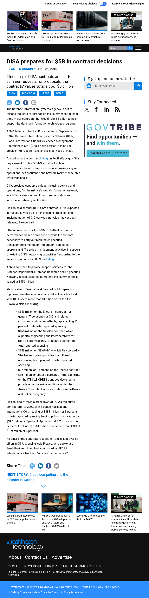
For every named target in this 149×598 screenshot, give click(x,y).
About (15, 557)
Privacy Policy (56, 566)
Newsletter (17, 566)
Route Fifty (88, 587)
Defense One (69, 587)
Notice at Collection (56, 3)
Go (130, 48)
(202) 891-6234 (44, 572)
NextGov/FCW (49, 587)
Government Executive (23, 587)
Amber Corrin (22, 69)
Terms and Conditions (85, 566)
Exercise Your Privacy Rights (128, 3)
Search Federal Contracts (107, 153)
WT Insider (35, 566)
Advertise (62, 557)
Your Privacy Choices (85, 3)
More (115, 587)
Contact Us (36, 557)
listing (44, 158)
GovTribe (103, 587)
